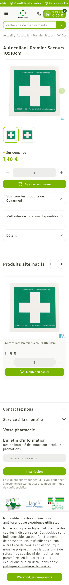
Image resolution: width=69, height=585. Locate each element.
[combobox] (29, 25)
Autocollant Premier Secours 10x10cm (30, 343)
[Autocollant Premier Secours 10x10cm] (34, 307)
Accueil (8, 35)
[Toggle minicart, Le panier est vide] (47, 13)
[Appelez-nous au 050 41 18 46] (39, 14)
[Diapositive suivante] (61, 264)
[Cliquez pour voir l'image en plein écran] (34, 91)
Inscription (34, 471)
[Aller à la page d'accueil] (23, 14)
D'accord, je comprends (34, 577)
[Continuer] (62, 91)
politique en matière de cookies (27, 566)
